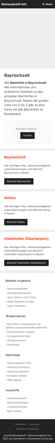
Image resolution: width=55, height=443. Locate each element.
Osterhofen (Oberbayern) (26, 239)
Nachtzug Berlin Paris (19, 363)
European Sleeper (17, 375)
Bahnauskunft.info (14, 4)
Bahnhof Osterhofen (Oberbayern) (26, 262)
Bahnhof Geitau (16, 222)
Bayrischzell (15, 157)
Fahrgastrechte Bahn (19, 336)
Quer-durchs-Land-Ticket (21, 297)
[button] (5, 438)
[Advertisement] (27, 38)
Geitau (10, 198)
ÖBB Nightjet (14, 380)
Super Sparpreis (16, 305)
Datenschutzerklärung (27, 428)
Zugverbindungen (17, 406)
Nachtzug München (18, 371)
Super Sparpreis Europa (20, 301)
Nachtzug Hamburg (18, 367)
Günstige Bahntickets (19, 293)
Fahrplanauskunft (17, 398)
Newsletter (20, 424)
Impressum (34, 424)
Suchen (27, 135)
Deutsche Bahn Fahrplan (21, 332)
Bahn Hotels (14, 411)
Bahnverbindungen (18, 402)
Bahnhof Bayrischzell (19, 181)
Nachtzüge (13, 344)
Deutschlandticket (17, 288)
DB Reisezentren (16, 340)
